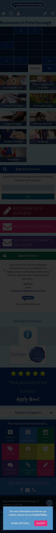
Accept (40, 523)
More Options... (20, 523)
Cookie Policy (40, 514)
